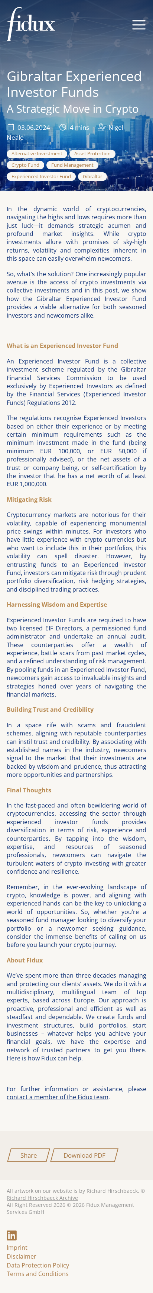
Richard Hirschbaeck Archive (42, 1197)
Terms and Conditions (38, 1274)
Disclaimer (21, 1256)
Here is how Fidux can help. (45, 1058)
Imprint (17, 1247)
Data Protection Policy (38, 1265)
